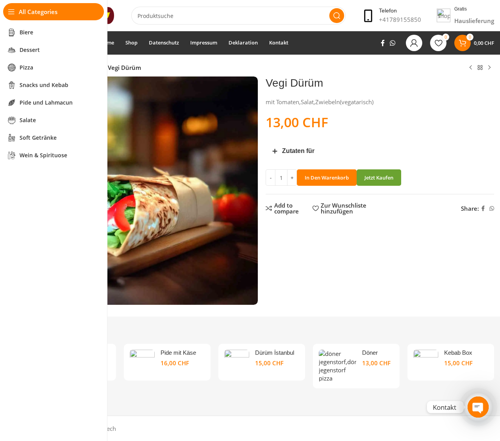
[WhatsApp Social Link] (393, 43)
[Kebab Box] (425, 362)
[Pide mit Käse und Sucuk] (142, 362)
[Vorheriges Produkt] (470, 68)
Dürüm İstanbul (274, 352)
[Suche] (336, 15)
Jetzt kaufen (378, 177)
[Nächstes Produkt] (489, 68)
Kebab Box (458, 352)
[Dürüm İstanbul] (236, 362)
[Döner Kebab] (337, 366)
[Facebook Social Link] (382, 43)
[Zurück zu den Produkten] (480, 68)
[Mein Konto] (414, 43)
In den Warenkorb (327, 177)
